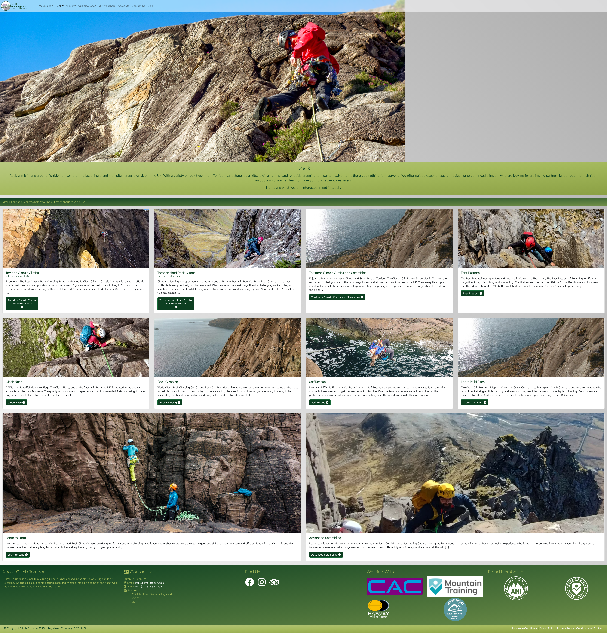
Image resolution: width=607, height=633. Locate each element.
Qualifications (86, 5)
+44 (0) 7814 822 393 (148, 586)
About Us (123, 5)
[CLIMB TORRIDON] (7, 6)
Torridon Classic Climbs (22, 302)
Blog (150, 5)
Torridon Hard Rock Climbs (175, 302)
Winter (70, 5)
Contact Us (138, 5)
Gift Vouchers (107, 5)
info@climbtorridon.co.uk (150, 582)
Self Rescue (318, 402)
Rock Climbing (168, 402)
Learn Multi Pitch (473, 402)
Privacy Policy (565, 628)
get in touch (331, 187)
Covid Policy (547, 628)
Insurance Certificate (524, 628)
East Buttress (471, 293)
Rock (59, 5)
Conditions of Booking (589, 628)
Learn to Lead (16, 554)
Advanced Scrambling (324, 554)
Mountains (45, 5)
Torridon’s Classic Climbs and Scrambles (336, 297)
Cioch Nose (15, 402)
